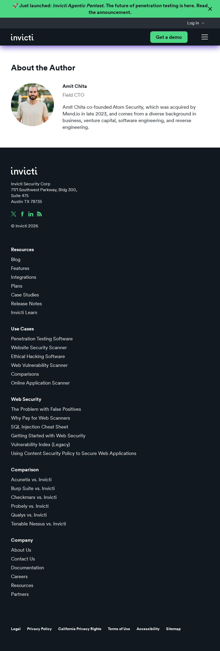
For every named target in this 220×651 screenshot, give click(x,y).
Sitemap (173, 629)
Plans (16, 286)
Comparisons (25, 374)
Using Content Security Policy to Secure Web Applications (73, 453)
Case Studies (25, 295)
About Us (21, 550)
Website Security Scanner (39, 347)
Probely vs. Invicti (30, 506)
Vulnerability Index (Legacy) (40, 444)
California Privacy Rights (79, 629)
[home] (22, 37)
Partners (20, 594)
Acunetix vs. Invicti (31, 479)
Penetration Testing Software (42, 338)
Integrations (23, 277)
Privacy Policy (39, 629)
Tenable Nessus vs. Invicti (38, 523)
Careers (19, 576)
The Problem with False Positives (46, 409)
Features (20, 268)
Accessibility (148, 629)
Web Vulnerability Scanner (39, 365)
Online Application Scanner (40, 383)
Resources (22, 585)
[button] (196, 23)
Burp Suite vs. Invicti (33, 488)
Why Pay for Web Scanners (40, 418)
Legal (16, 629)
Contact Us (23, 559)
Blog (15, 259)
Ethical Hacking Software (38, 356)
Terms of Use (119, 629)
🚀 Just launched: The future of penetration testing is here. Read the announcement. (110, 9)
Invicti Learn (24, 312)
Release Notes (26, 303)
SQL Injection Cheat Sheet (39, 427)
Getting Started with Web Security (48, 435)
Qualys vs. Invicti (29, 515)
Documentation (27, 567)
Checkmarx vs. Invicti (34, 497)
